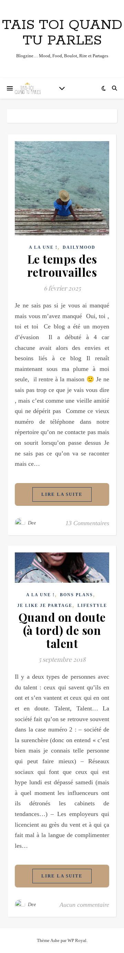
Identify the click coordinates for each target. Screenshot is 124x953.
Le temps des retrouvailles (62, 265)
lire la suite (62, 494)
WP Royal (77, 940)
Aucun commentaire (84, 904)
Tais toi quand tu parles (62, 32)
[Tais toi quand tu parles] (27, 88)
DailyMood (79, 247)
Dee (32, 522)
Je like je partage (44, 605)
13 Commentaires (87, 523)
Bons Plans (76, 594)
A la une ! (43, 247)
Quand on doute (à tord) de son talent (62, 630)
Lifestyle (92, 605)
